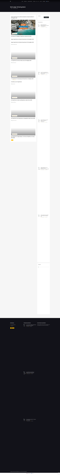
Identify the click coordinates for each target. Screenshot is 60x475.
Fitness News (28, 326)
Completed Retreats (14, 33)
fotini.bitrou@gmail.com (13, 324)
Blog (37, 1)
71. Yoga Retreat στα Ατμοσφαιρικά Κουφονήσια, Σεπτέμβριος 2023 (22, 78)
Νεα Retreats (25, 1)
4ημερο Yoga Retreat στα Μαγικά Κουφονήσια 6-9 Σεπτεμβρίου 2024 (22, 39)
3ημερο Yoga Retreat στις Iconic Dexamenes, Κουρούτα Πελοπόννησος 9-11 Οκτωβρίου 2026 (45, 168)
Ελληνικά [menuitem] (32, 473)
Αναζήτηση (46, 17)
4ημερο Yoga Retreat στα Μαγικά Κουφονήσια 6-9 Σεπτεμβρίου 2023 (22, 42)
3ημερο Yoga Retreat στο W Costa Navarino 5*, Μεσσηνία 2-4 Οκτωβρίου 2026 (44, 121)
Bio (38, 1)
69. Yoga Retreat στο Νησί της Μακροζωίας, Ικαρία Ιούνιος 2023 (21, 100)
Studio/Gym (34, 1)
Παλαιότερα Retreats (30, 1)
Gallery (41, 1)
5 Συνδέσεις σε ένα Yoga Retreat (16, 81)
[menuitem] (28, 473)
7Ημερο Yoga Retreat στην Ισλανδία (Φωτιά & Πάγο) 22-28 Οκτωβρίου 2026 (44, 216)
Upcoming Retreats (42, 74)
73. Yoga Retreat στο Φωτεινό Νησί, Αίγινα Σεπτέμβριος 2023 (21, 60)
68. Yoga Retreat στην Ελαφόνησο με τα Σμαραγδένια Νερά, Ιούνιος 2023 (23, 118)
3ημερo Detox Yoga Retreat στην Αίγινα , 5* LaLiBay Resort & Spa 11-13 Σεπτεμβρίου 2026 (45, 73)
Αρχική (22, 1)
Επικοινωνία (44, 1)
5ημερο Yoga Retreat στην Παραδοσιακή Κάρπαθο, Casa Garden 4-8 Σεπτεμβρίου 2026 (45, 25)
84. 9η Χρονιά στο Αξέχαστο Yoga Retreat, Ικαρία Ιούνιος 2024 (21, 36)
